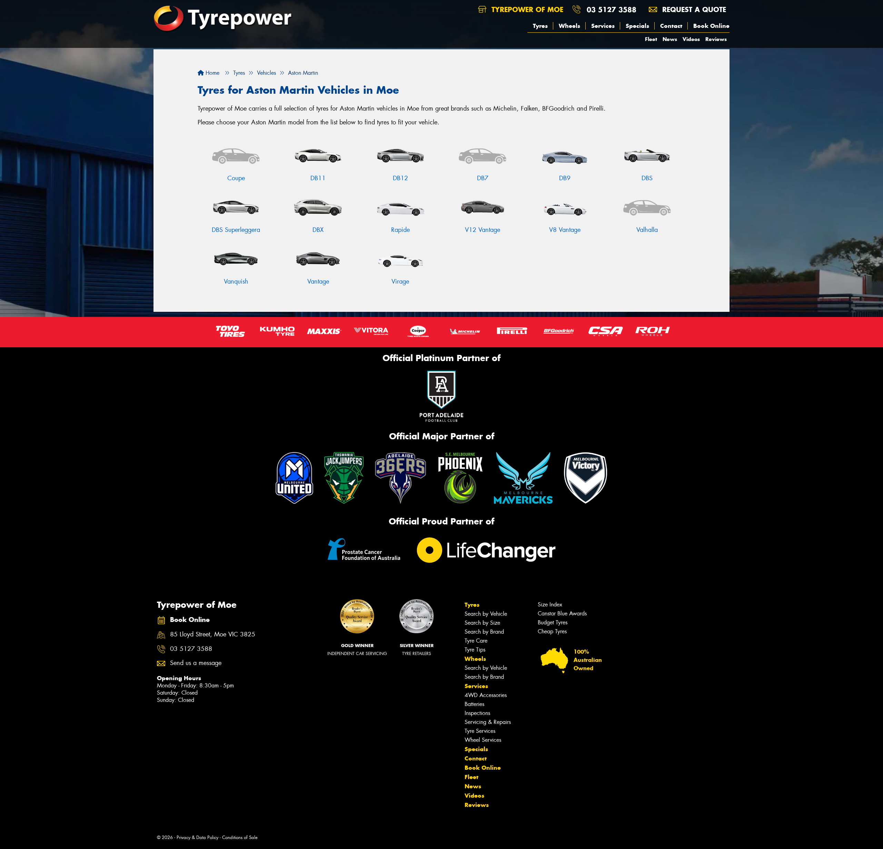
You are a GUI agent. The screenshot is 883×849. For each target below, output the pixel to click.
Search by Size (482, 622)
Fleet (651, 39)
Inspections (477, 713)
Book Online (711, 26)
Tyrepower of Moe (526, 9)
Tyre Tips (475, 649)
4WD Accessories (486, 695)
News (670, 39)
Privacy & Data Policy (197, 837)
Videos (691, 39)
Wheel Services (483, 740)
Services (603, 26)
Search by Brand (484, 631)
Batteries (474, 704)
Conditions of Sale (240, 837)
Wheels (569, 26)
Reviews (716, 39)
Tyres (540, 26)
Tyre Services (480, 731)
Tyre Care (476, 640)
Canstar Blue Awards (562, 613)
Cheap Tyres (552, 631)
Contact (671, 26)
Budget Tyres (552, 622)
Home (211, 72)
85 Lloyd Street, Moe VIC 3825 (212, 634)
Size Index (550, 604)
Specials (637, 26)
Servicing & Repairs (488, 722)
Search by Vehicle (486, 613)
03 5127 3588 (611, 9)
